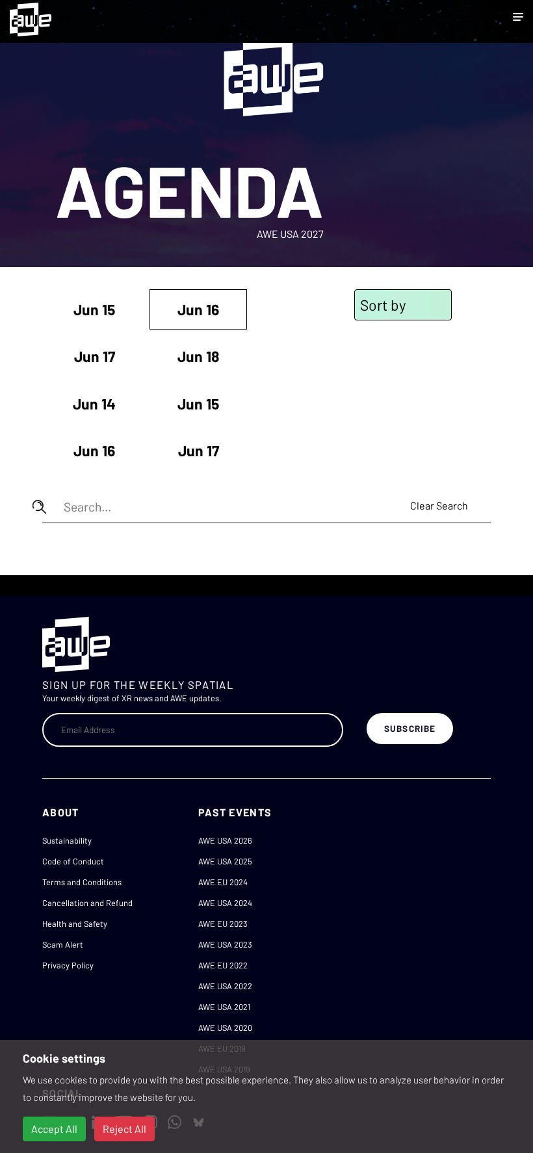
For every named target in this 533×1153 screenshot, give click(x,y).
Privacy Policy (68, 965)
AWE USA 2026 (225, 840)
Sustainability (67, 840)
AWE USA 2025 (225, 861)
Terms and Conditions (82, 882)
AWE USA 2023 (225, 944)
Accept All (54, 1128)
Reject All (124, 1128)
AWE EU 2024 (223, 882)
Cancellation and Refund (87, 903)
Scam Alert (62, 944)
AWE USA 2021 (224, 1007)
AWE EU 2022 (223, 965)
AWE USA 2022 (225, 986)
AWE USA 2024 (225, 903)
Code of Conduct (73, 861)
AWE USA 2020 (225, 1027)
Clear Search (439, 505)
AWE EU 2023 (223, 923)
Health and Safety (74, 923)
